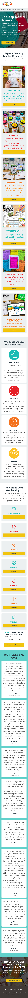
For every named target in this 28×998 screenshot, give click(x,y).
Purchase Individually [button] (14, 645)
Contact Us (15, 993)
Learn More (14, 517)
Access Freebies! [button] (14, 980)
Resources (20, 10)
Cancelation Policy (16, 995)
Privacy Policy (7, 993)
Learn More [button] (14, 105)
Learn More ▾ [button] (8, 42)
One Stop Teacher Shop (7, 10)
